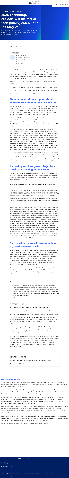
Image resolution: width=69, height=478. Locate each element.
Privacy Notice (23, 473)
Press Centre (24, 476)
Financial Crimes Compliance (8, 476)
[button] (34, 466)
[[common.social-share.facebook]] (11, 351)
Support (3, 473)
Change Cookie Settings (33, 473)
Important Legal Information (12, 473)
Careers (18, 476)
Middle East (4, 463)
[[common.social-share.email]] (19, 351)
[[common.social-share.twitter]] (16, 351)
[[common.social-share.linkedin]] (14, 351)
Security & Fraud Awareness (47, 473)
